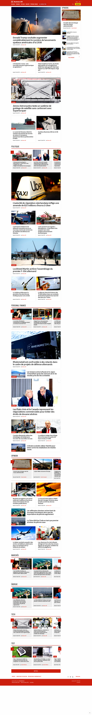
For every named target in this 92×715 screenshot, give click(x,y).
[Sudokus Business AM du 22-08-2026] (48, 116)
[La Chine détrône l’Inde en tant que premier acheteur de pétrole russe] (18, 518)
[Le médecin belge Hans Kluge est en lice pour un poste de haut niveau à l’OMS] (48, 420)
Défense (13, 60)
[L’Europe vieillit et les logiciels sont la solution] (64, 42)
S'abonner (78, 4)
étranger (14, 34)
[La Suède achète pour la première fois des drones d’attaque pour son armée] (23, 277)
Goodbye (32, 682)
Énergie (13, 524)
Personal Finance (34, 4)
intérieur (39, 432)
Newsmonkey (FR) (25, 682)
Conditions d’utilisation (21, 676)
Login (77, 1)
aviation (14, 265)
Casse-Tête (39, 129)
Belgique (13, 4)
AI (54, 627)
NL (80, 1)
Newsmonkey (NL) (16, 682)
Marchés (27, 4)
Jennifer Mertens (24, 664)
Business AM (24, 44)
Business (14, 199)
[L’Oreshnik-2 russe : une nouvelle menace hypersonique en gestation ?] (23, 48)
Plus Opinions (74, 57)
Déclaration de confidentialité (34, 676)
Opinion (14, 469)
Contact (13, 676)
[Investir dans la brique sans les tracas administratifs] (22, 459)
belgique (35, 469)
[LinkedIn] (73, 676)
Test (14, 656)
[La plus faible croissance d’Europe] (42, 459)
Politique (23, 4)
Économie (18, 4)
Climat (13, 129)
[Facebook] (68, 676)
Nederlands (78, 676)
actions (39, 60)
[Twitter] (70, 676)
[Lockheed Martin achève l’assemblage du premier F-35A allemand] (36, 238)
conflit (38, 223)
